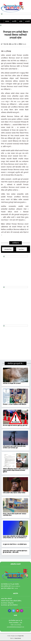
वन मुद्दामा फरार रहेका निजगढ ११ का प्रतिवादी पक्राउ (15, 544)
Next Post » (21, 249)
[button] (9, 610)
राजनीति (14, 21)
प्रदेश (20, 21)
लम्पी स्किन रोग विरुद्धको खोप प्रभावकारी (12, 383)
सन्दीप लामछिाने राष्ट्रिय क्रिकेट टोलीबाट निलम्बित (14, 492)
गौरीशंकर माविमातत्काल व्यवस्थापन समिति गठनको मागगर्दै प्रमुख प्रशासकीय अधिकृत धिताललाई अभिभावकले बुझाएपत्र (15, 470)
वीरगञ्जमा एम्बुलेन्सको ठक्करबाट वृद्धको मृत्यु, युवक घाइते (15, 425)
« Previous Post (7, 249)
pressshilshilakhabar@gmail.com (15, 627)
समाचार (7, 21)
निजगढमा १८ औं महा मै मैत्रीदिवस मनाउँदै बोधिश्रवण (14, 404)
